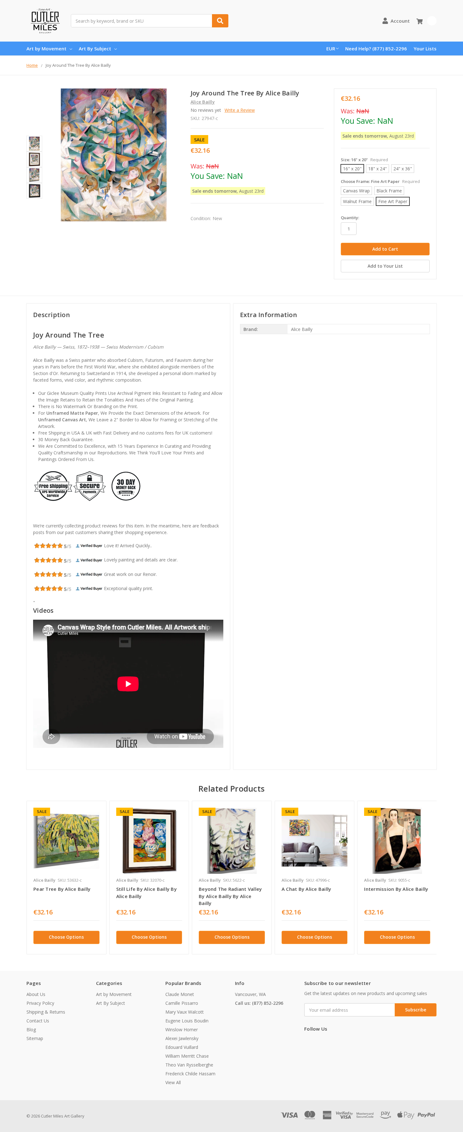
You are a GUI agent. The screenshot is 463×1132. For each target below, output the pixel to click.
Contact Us (37, 1021)
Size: (364, 159)
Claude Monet (179, 994)
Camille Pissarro (181, 1003)
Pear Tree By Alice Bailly (61, 889)
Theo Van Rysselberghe (189, 1065)
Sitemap (34, 1038)
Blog (31, 1029)
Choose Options (66, 937)
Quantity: (350, 217)
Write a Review (240, 110)
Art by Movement (46, 48)
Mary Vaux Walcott (184, 1012)
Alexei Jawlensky (181, 1038)
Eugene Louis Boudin (187, 1021)
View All (173, 1082)
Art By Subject (95, 48)
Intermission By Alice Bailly (396, 889)
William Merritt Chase (187, 1056)
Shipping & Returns (45, 1012)
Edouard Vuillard (181, 1047)
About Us (35, 994)
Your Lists (425, 48)
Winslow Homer (181, 1029)
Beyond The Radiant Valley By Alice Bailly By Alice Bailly (230, 896)
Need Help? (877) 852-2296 (376, 48)
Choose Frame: (380, 181)
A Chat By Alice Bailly (306, 889)
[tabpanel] (66, 877)
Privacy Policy (40, 1003)
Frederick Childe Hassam (190, 1074)
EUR (330, 48)
